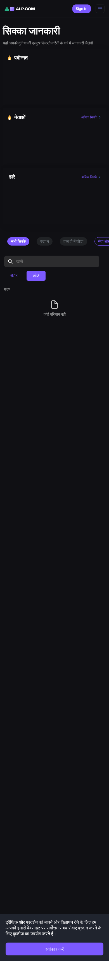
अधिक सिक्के (89, 117)
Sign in (81, 8)
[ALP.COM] (19, 8)
